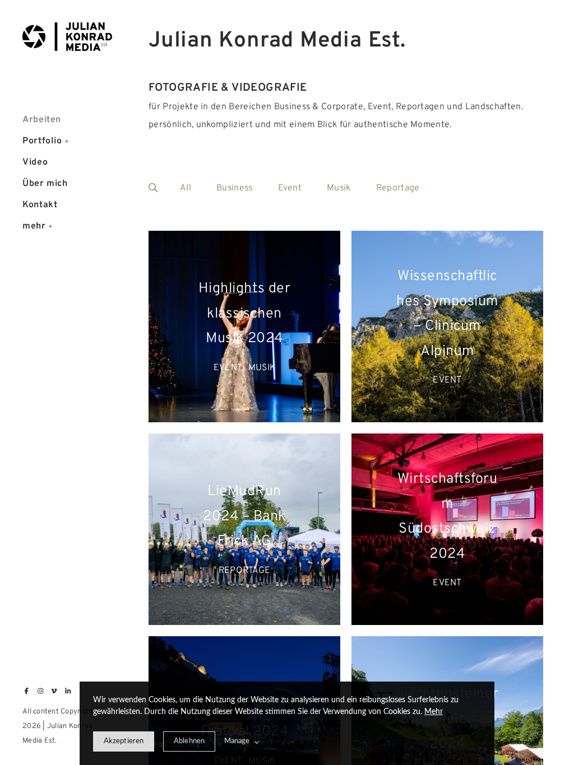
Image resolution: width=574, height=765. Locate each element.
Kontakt (39, 205)
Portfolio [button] (42, 141)
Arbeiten (41, 119)
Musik (339, 188)
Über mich (45, 183)
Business (234, 188)
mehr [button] (34, 226)
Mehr (433, 712)
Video (35, 162)
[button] (67, 140)
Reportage (398, 188)
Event (290, 188)
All (185, 188)
